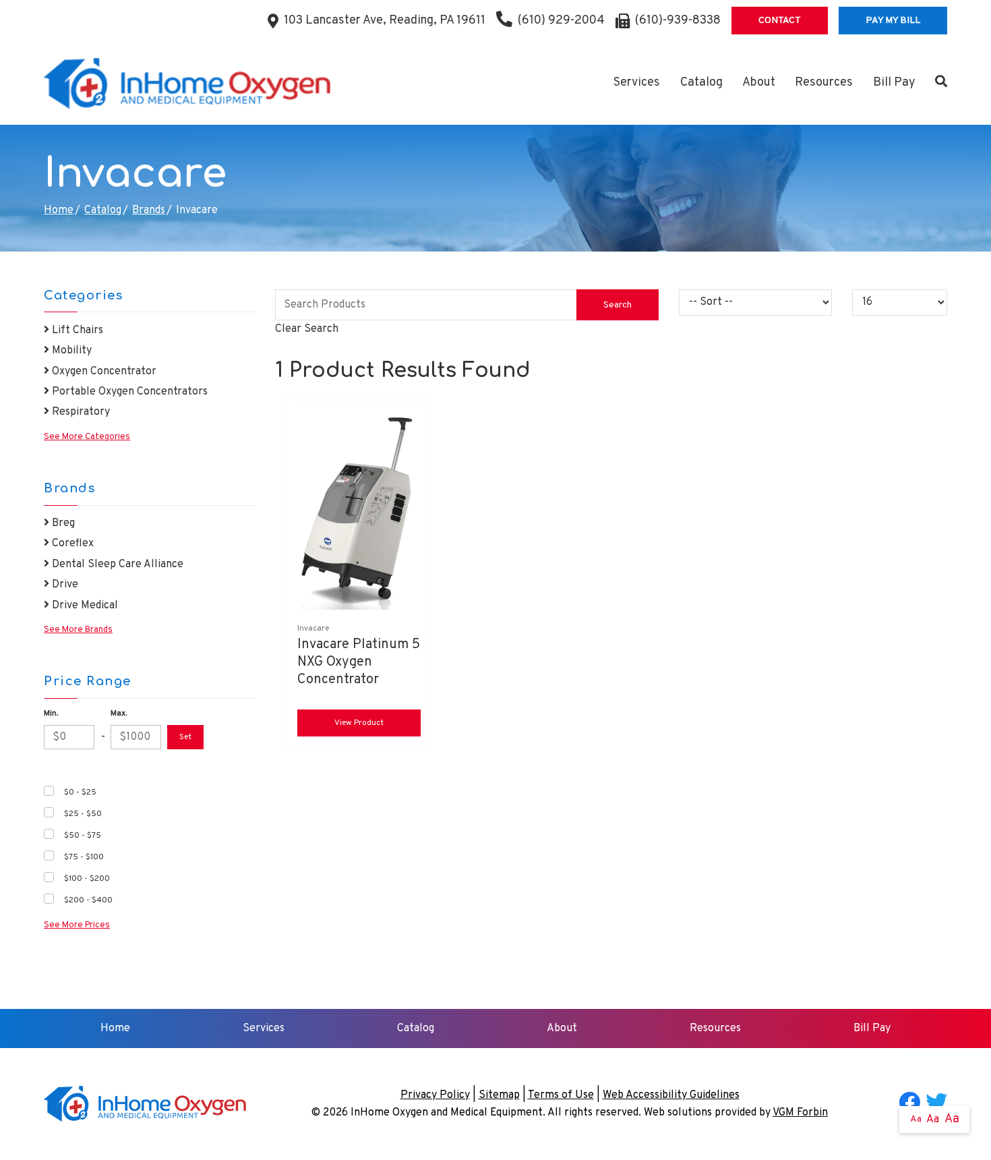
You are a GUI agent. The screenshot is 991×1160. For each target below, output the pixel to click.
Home (58, 210)
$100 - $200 (87, 878)
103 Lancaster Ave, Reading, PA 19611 (384, 20)
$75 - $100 (84, 857)
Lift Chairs (76, 330)
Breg (62, 523)
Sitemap (499, 1095)
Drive (63, 584)
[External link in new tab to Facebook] (909, 1103)
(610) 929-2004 (561, 20)
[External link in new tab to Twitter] (936, 1103)
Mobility (70, 350)
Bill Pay (894, 82)
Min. (51, 713)
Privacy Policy (435, 1095)
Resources (824, 82)
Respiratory (79, 412)
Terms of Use (561, 1095)
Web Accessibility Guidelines (671, 1095)
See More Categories (87, 437)
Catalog (701, 82)
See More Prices (77, 925)
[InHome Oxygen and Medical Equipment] (187, 83)
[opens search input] (936, 83)
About (758, 82)
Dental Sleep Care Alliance (116, 564)
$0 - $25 (80, 792)
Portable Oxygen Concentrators (128, 392)
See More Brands (78, 630)
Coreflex (71, 543)
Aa (916, 1119)
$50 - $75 (82, 835)
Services (636, 82)
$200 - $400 (88, 900)
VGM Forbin (800, 1113)
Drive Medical (83, 605)
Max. (119, 713)
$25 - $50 (83, 814)
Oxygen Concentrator (102, 371)
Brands (148, 210)
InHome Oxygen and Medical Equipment (447, 1113)
